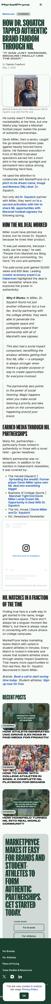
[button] (41, 4)
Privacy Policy (30, 989)
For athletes (29, 936)
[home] (16, 4)
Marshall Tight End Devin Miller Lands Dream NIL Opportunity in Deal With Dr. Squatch (27, 500)
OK (24, 995)
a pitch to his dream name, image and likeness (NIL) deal (26, 183)
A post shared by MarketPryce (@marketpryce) (26, 585)
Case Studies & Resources (17, 970)
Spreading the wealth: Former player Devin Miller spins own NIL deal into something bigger (28, 484)
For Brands (9, 951)
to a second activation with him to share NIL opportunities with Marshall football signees (22, 206)
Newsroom (9, 14)
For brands (29, 927)
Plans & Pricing (11, 963)
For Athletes (9, 957)
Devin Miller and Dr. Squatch (27, 511)
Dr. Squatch (28, 197)
